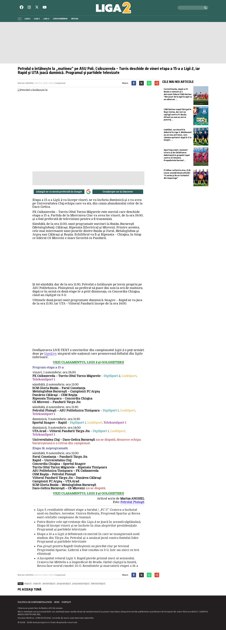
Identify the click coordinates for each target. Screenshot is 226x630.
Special (75, 18)
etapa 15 (28, 584)
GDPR (56, 602)
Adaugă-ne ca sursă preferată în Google (59, 191)
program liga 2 (64, 584)
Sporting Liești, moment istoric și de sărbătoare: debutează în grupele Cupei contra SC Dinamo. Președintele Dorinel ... (177, 155)
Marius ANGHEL (26, 83)
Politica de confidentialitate (35, 602)
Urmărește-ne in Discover (118, 191)
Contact (66, 602)
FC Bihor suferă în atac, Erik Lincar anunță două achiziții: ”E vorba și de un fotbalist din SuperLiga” (177, 174)
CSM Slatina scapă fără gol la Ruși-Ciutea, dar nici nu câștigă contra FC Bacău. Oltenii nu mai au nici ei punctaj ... (177, 114)
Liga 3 (37, 18)
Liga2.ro (50, 353)
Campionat (60, 83)
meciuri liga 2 (49, 584)
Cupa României (60, 18)
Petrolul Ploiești (132, 502)
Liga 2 (27, 18)
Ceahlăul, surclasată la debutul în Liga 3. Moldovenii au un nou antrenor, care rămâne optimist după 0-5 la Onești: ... (178, 135)
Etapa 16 (37, 584)
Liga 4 (46, 18)
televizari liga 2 (98, 584)
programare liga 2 (81, 584)
